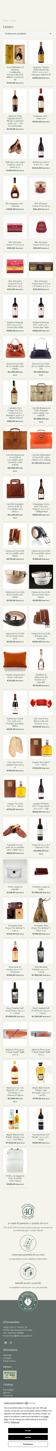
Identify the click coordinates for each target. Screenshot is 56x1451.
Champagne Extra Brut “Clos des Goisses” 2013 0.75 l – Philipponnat (41, 508)
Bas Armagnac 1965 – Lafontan (15, 204)
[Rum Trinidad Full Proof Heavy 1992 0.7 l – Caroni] (15, 982)
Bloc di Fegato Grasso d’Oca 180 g (41, 204)
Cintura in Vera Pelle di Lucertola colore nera (15, 636)
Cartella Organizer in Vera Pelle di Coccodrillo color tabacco (15, 508)
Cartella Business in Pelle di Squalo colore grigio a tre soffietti (41, 412)
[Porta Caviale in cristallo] (15, 860)
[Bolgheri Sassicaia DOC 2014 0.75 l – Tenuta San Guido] (15, 296)
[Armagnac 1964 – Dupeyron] (41, 90)
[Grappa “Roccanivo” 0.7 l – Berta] (41, 736)
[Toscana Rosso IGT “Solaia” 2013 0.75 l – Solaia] (41, 1108)
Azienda (7, 1355)
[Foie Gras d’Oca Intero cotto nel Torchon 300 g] (41, 692)
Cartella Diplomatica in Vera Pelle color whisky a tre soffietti (41, 457)
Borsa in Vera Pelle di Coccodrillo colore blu (41, 366)
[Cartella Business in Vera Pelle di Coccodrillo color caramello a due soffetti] (15, 429)
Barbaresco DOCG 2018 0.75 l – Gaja (41, 163)
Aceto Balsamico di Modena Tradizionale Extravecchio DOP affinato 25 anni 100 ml (15, 73)
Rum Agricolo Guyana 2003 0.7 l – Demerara (15, 969)
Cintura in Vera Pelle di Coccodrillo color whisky (15, 553)
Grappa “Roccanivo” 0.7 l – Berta (41, 763)
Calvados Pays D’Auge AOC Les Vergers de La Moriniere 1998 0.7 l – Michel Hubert (15, 413)
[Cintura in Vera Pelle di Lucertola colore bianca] (41, 566)
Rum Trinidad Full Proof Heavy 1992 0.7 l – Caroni (15, 1010)
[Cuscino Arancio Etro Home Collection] (15, 648)
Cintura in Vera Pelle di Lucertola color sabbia (15, 594)
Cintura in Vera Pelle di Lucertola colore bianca (41, 594)
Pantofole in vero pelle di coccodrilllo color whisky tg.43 (15, 847)
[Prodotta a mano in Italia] (41, 860)
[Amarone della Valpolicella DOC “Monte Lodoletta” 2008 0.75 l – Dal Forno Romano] (15, 90)
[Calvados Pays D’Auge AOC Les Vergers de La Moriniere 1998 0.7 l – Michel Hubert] (15, 382)
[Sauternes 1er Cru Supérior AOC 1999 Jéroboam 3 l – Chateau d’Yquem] (15, 1061)
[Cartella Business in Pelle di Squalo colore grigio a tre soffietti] (41, 382)
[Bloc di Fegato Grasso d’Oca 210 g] (15, 216)
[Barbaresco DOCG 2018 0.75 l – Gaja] (41, 136)
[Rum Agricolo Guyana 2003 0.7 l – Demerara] (15, 941)
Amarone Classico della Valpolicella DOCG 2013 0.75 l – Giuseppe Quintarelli (41, 71)
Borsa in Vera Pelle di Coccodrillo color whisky (15, 366)
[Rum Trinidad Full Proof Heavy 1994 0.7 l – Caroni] (41, 982)
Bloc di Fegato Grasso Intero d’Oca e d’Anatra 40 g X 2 (41, 283)
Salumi (6, 1392)
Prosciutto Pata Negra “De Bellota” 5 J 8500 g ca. (41, 928)
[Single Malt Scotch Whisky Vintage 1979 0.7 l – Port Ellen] (15, 1108)
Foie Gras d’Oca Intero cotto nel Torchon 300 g (41, 721)
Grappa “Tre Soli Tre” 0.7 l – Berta (15, 804)
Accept (28, 1431)
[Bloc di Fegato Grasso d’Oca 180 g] (41, 177)
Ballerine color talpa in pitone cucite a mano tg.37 (15, 164)
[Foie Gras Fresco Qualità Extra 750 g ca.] (15, 736)
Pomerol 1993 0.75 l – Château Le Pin (41, 846)
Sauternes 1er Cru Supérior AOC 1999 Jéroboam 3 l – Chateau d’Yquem (15, 1091)
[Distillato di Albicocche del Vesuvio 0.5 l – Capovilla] (41, 648)
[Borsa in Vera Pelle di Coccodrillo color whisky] (15, 337)
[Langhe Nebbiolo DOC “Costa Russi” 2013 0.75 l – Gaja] (41, 777)
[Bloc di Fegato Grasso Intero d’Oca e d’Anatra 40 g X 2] (41, 255)
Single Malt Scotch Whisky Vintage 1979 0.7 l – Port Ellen (15, 1137)
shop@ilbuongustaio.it (20, 1335)
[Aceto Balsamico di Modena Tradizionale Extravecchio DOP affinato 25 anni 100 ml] (15, 41)
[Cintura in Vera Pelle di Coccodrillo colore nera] (41, 525)
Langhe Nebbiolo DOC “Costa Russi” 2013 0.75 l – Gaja (41, 806)
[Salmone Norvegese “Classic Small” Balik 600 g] (41, 1023)
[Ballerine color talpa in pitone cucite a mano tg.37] (15, 136)
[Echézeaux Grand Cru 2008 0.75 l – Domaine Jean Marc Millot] (15, 692)
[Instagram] (10, 1342)
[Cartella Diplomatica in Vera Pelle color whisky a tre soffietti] (41, 429)
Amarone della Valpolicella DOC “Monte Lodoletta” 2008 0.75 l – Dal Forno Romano (15, 121)
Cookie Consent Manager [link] (13, 1403)
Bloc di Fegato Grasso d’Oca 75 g (41, 243)
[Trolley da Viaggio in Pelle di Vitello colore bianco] (15, 1150)
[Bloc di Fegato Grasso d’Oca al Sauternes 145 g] (15, 255)
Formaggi (8, 1389)
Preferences (28, 1444)
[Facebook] (5, 1342)
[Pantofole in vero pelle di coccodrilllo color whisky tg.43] (15, 819)
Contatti (7, 1358)
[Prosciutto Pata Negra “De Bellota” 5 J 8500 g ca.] (41, 899)
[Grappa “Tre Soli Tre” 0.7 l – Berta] (15, 777)
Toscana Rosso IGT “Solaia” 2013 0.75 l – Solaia (41, 1137)
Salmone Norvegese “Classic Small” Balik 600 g (41, 1052)
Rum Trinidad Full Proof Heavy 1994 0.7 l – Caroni (41, 1010)
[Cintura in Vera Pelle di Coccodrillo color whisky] (15, 525)
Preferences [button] (15, 1422)
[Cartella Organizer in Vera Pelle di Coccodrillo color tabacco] (15, 478)
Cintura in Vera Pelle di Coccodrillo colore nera (41, 553)
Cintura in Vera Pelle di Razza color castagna (41, 636)
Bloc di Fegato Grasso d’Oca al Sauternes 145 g (15, 283)
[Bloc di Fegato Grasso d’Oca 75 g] (41, 216)
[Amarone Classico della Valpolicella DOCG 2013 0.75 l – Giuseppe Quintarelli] (41, 41)
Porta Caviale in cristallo (15, 888)
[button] (41, 83)
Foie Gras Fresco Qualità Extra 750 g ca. (15, 765)
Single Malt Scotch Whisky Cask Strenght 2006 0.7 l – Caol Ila (41, 1091)
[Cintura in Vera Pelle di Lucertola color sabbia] (15, 566)
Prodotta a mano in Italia (41, 888)
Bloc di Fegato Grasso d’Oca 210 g (15, 243)
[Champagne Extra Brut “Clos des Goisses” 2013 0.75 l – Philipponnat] (41, 478)
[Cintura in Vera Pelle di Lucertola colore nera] (15, 607)
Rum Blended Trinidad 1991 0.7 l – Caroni (41, 969)
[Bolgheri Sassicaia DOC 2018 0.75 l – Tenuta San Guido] (41, 296)
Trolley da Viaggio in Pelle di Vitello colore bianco (15, 1178)
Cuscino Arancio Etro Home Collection (15, 676)
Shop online (9, 1361)
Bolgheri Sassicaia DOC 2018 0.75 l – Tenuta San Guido (41, 325)
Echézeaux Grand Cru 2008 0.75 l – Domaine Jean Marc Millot (15, 722)
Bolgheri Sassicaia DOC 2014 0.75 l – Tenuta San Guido (15, 325)
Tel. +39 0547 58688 (13, 1333)
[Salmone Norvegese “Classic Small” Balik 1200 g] (15, 1023)
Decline (28, 1437)
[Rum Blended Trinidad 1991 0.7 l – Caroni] (41, 941)
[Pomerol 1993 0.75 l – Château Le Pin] (41, 819)
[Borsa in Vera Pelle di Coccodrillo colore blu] (41, 337)
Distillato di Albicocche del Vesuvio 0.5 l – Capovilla (41, 678)
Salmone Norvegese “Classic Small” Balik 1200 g (15, 1052)
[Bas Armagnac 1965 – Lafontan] (15, 177)
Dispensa (8, 1395)
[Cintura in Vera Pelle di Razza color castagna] (41, 607)
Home (5, 21)
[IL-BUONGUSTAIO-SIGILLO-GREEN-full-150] (28, 1301)
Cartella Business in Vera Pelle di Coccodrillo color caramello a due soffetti (15, 459)
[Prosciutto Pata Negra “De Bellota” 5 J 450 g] (15, 899)
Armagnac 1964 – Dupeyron (41, 117)
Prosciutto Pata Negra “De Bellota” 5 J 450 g (15, 928)
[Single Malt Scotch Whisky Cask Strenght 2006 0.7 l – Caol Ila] (41, 1061)
